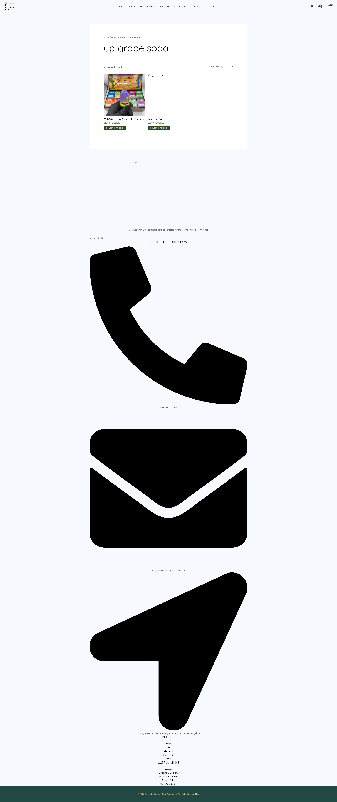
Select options (114, 128)
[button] (312, 6)
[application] (133, 6)
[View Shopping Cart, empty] (329, 6)
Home (106, 37)
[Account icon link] (320, 6)
